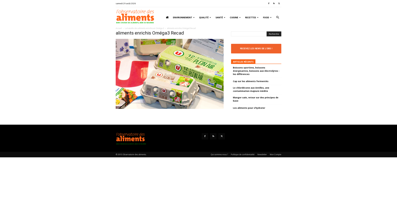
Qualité (204, 17)
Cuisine (234, 17)
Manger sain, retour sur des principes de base (255, 99)
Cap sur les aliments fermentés (250, 81)
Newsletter (262, 154)
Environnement (182, 17)
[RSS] (274, 3)
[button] (277, 17)
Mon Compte (275, 154)
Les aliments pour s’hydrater (249, 107)
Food (266, 17)
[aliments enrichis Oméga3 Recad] (170, 108)
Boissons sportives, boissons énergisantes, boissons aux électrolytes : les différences (256, 71)
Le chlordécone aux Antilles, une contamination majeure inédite (251, 89)
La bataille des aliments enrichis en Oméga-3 (144, 28)
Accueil (119, 28)
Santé (219, 17)
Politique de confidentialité (242, 154)
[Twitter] (279, 3)
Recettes (250, 17)
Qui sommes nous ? (219, 154)
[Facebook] (268, 3)
